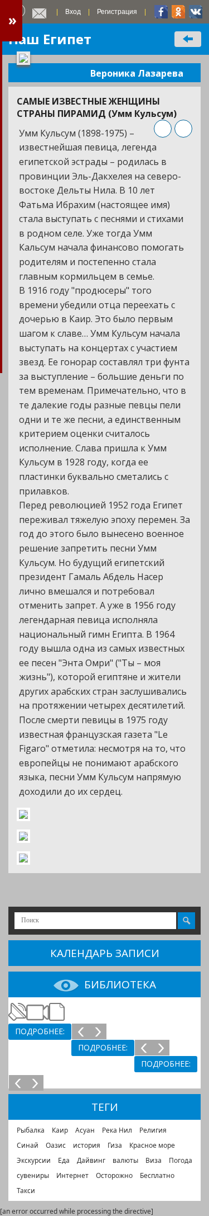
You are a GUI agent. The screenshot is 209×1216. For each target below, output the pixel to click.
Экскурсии (34, 1160)
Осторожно (114, 1175)
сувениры (33, 1175)
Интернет (72, 1175)
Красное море (152, 1145)
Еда (64, 1160)
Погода (180, 1160)
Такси (26, 1190)
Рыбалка (31, 1130)
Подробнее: (40, 1031)
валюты (125, 1160)
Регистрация (117, 12)
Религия (153, 1130)
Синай (27, 1145)
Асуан (85, 1130)
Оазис (56, 1145)
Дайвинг (91, 1160)
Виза (153, 1160)
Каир (60, 1130)
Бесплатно (157, 1175)
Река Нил (117, 1130)
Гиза (115, 1145)
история (86, 1145)
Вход (73, 12)
